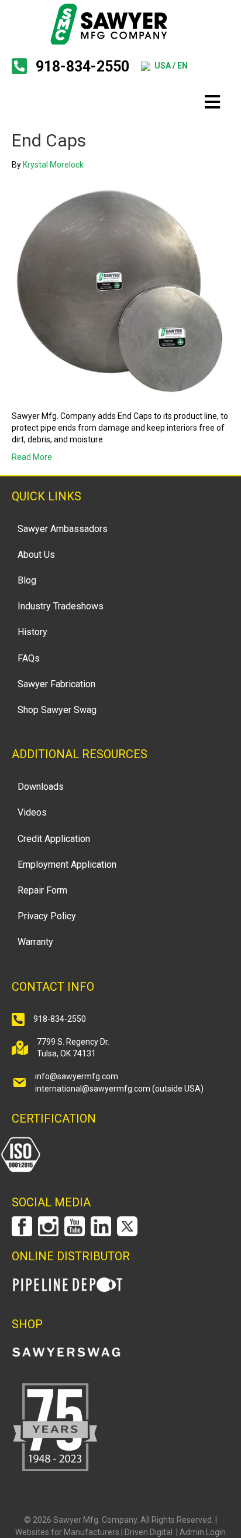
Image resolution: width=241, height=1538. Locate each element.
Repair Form (42, 890)
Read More (32, 457)
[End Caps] (120, 289)
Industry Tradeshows (61, 606)
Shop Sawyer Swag (57, 709)
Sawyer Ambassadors (63, 528)
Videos (32, 812)
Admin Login (203, 1532)
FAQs (29, 658)
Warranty (35, 941)
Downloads (41, 786)
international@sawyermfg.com (92, 1088)
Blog (27, 580)
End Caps (49, 140)
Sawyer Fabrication (56, 684)
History (32, 631)
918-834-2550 (82, 66)
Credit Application (54, 838)
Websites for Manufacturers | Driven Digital (94, 1532)
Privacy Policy (47, 916)
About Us (36, 554)
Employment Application (67, 864)
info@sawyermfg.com (76, 1076)
